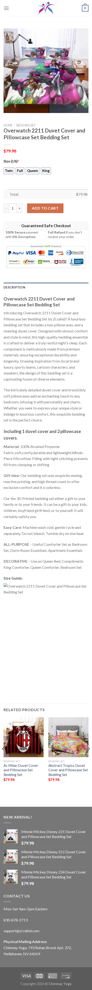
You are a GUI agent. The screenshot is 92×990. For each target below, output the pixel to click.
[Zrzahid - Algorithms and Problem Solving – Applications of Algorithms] (46, 8)
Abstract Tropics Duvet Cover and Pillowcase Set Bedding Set (68, 770)
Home (8, 125)
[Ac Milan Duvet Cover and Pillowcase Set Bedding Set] (24, 737)
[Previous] (3, 758)
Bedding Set (26, 125)
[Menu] (6, 8)
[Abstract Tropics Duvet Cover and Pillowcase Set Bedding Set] (68, 737)
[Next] (88, 758)
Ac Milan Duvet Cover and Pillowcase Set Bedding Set (21, 770)
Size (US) (11, 161)
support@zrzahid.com (21, 930)
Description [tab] (14, 287)
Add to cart (45, 208)
